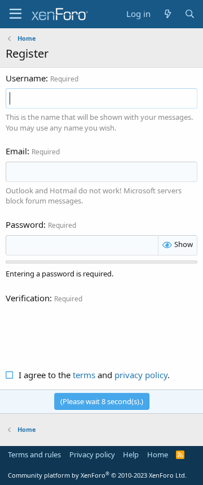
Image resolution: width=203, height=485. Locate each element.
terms (84, 374)
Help (131, 454)
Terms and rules (34, 454)
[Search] (190, 13)
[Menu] (15, 14)
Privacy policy (92, 454)
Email (16, 151)
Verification (28, 298)
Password (24, 224)
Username (26, 78)
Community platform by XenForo (97, 475)
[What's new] (167, 13)
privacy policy (140, 374)
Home (157, 454)
